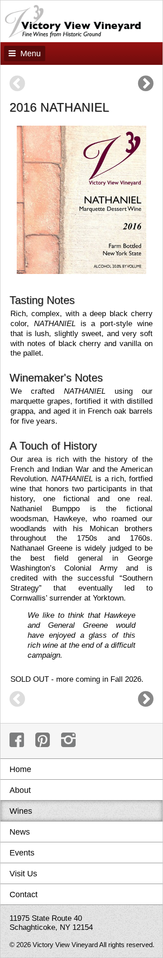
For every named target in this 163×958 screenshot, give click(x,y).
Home (20, 769)
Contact (24, 894)
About (20, 790)
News (20, 831)
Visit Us (23, 873)
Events (22, 852)
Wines (21, 811)
